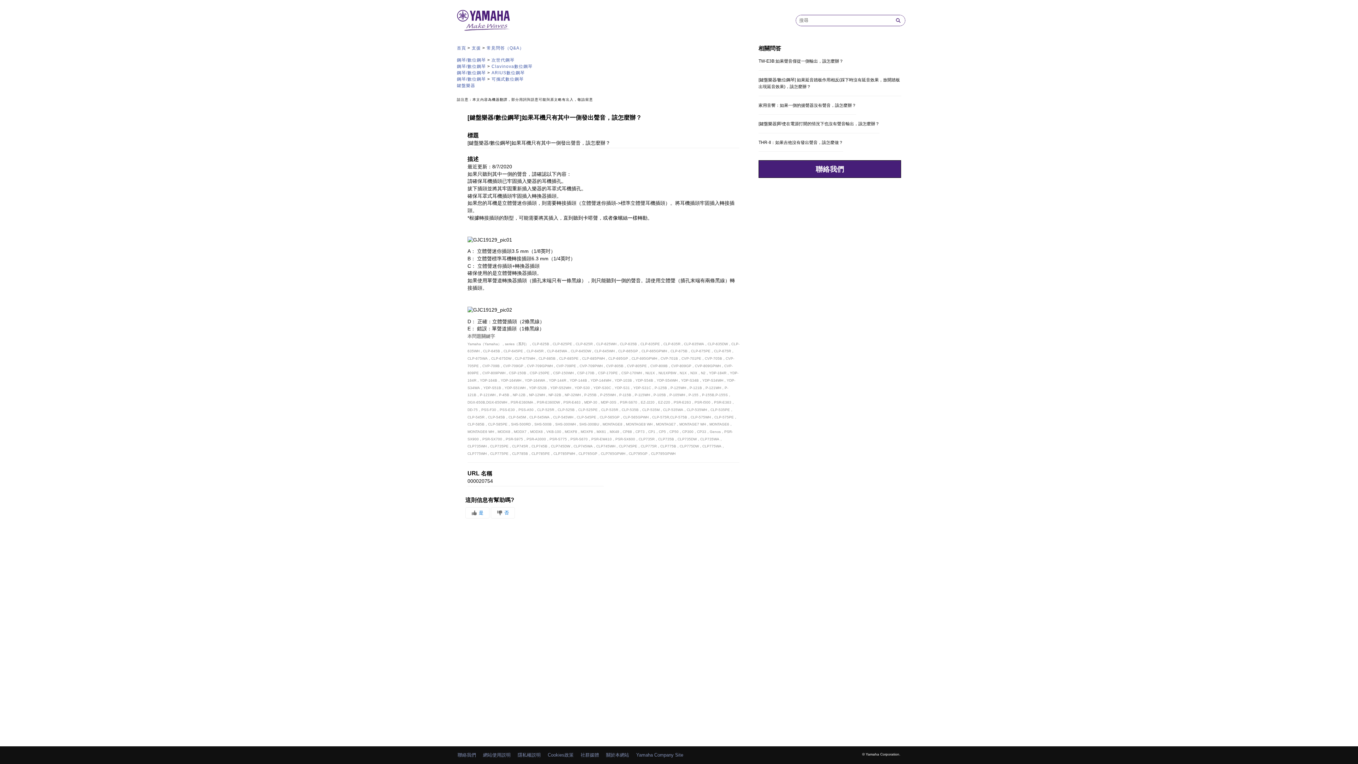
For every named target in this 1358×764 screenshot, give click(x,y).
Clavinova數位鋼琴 (512, 66)
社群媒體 (590, 755)
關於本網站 (617, 755)
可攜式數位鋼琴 (508, 79)
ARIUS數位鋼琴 (508, 72)
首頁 (461, 48)
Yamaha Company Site (659, 755)
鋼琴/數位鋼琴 (471, 60)
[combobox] (844, 20)
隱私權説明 (529, 755)
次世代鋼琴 (503, 60)
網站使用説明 (497, 755)
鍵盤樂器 (466, 85)
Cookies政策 (561, 755)
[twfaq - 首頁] (483, 20)
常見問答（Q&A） (505, 48)
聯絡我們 (830, 169)
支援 (476, 48)
